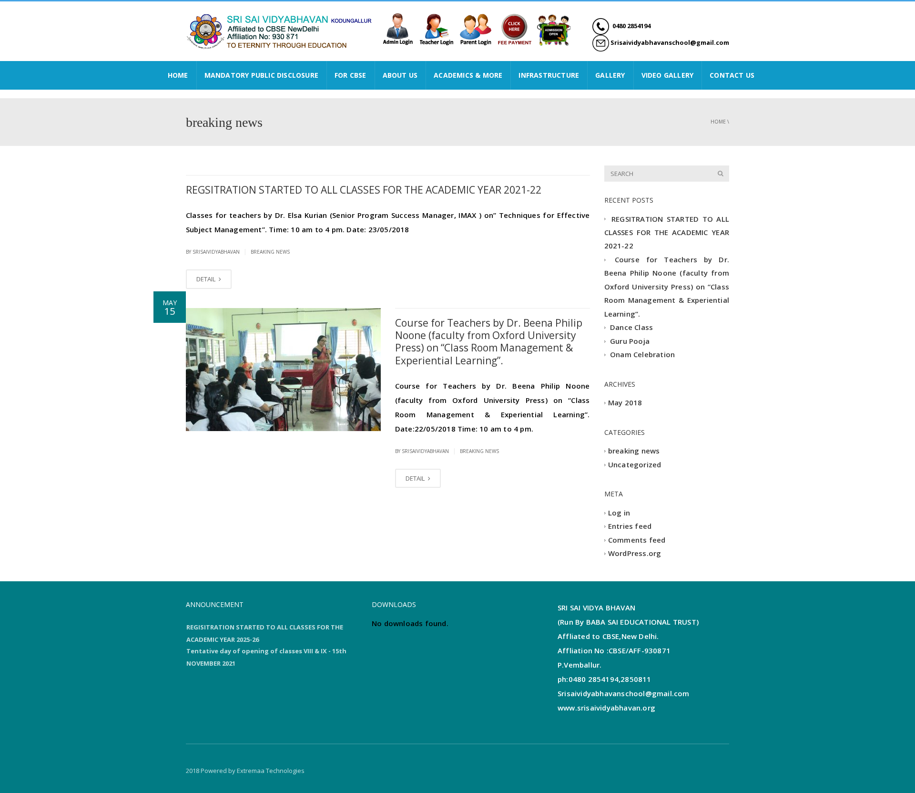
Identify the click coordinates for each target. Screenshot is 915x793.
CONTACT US (732, 75)
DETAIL (206, 279)
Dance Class (631, 327)
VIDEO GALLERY (667, 75)
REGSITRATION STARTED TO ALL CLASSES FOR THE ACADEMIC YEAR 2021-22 (363, 189)
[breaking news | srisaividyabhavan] (281, 30)
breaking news (270, 251)
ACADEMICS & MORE (468, 75)
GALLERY (610, 75)
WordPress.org (634, 553)
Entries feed (629, 526)
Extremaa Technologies (271, 770)
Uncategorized (634, 464)
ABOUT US (400, 75)
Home (718, 121)
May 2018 (625, 403)
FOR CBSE (350, 75)
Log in (619, 512)
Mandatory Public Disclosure (261, 75)
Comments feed (637, 540)
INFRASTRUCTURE (548, 75)
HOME (178, 75)
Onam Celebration (642, 355)
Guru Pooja (630, 341)
